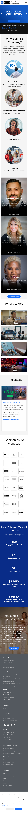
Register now (7, 423)
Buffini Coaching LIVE (8, 692)
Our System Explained (8, 732)
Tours (4, 783)
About (4, 759)
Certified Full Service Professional (11, 678)
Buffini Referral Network (9, 742)
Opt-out (10, 809)
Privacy (5, 789)
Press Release (6, 713)
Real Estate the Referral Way (10, 674)
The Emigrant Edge (8, 764)
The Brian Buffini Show (8, 718)
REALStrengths (7, 739)
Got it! (18, 809)
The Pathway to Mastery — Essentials (12, 683)
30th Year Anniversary (8, 776)
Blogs (4, 708)
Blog (4, 767)
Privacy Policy (5, 805)
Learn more (14, 21)
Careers (5, 780)
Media (4, 711)
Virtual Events (6, 699)
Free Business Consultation (10, 720)
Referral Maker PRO (8, 734)
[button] (1, 408)
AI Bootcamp (6, 676)
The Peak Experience (8, 694)
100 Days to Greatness (8, 681)
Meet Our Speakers (8, 702)
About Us (5, 773)
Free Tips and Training (8, 715)
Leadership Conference (9, 697)
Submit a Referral (7, 785)
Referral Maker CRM (8, 737)
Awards (5, 778)
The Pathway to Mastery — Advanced (12, 686)
